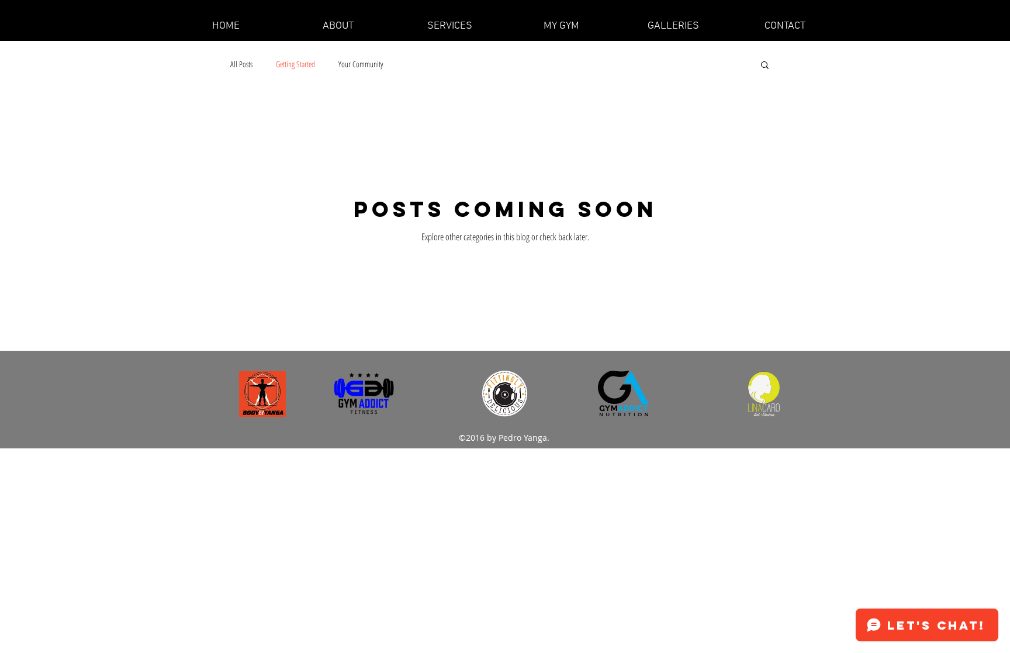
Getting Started (295, 64)
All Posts (241, 64)
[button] (673, 26)
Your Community (360, 64)
